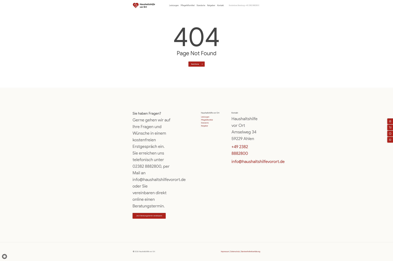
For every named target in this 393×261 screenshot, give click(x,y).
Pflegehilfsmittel (207, 120)
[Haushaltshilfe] (390, 121)
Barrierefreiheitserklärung (250, 252)
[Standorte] (390, 133)
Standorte (205, 123)
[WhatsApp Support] (390, 140)
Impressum (225, 252)
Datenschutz (235, 252)
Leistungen (205, 117)
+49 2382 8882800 (252, 5)
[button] (149, 215)
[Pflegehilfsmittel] (390, 127)
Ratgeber (204, 126)
